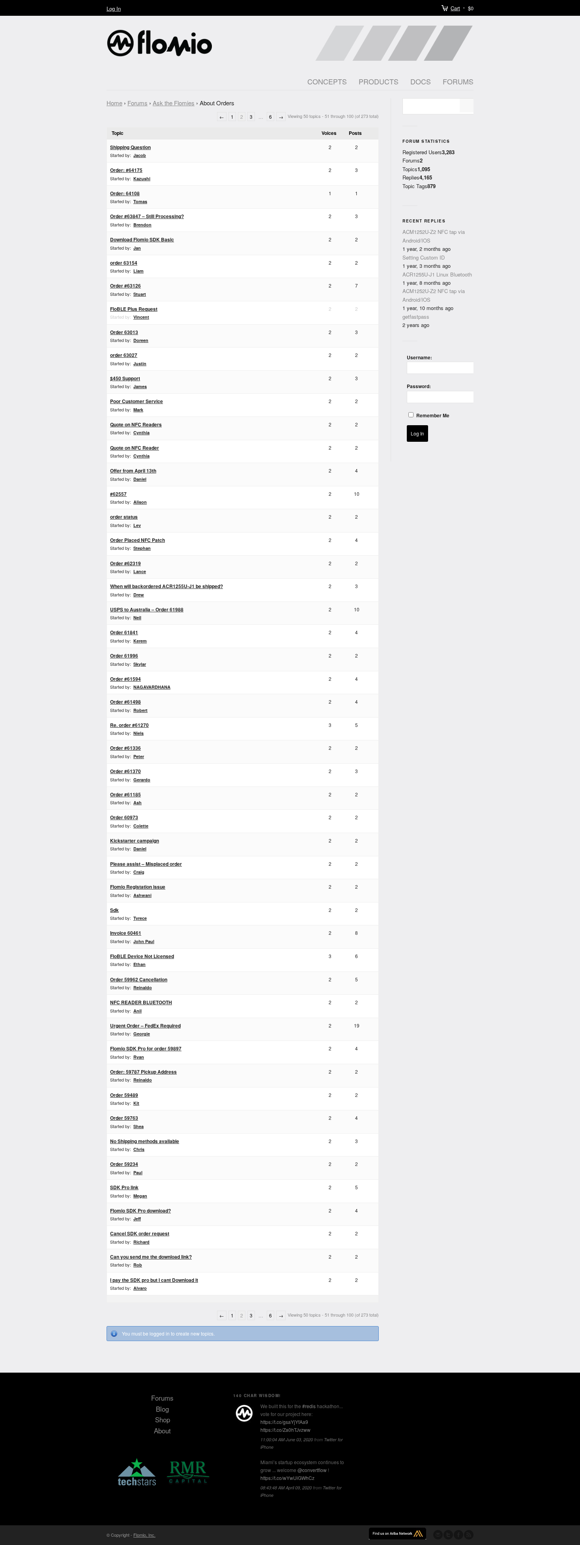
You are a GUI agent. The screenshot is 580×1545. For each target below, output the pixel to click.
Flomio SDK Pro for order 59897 (145, 1048)
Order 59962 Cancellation (138, 979)
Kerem (140, 641)
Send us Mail (438, 1534)
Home (114, 103)
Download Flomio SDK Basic (142, 239)
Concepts (327, 81)
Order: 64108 (125, 193)
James (140, 386)
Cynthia (141, 432)
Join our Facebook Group (458, 1534)
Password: (419, 386)
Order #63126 (125, 285)
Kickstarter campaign (134, 840)
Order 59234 (124, 1164)
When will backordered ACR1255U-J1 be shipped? (166, 586)
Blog (162, 1409)
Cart (455, 8)
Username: (419, 357)
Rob (137, 1265)
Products (379, 81)
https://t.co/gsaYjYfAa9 (284, 1421)
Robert (140, 710)
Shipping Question (130, 147)
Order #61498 (125, 701)
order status (124, 516)
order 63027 (123, 355)
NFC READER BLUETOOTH (141, 1002)
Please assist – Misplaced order (146, 863)
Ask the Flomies (174, 103)
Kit (136, 1103)
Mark (138, 410)
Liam (138, 271)
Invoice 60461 (125, 932)
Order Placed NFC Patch (137, 540)
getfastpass (415, 316)
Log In (114, 8)
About (162, 1430)
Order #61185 (125, 794)
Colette (140, 826)
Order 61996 (124, 655)
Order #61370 (125, 771)
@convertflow (312, 1470)
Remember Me (432, 415)
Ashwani (142, 895)
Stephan (142, 548)
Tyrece (140, 918)
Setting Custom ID (423, 257)
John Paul (143, 941)
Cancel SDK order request (139, 1233)
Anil (137, 1011)
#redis (309, 1406)
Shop (162, 1419)
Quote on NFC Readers (136, 424)
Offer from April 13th (133, 470)
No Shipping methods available (144, 1141)
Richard (141, 1242)
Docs (420, 81)
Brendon (142, 225)
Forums (458, 81)
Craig (138, 872)
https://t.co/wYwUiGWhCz (287, 1477)
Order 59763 (124, 1117)
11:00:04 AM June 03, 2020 (286, 1439)
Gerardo (141, 780)
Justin (139, 363)
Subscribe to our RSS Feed (468, 1534)
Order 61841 (124, 632)
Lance (139, 571)
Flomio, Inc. (144, 1535)
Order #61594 (125, 678)
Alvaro (140, 1288)
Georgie (141, 1034)
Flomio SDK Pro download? (140, 1210)
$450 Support (125, 378)
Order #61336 (125, 747)
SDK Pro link (124, 1187)
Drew (138, 595)
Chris (138, 1149)
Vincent (141, 317)
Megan (140, 1196)
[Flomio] (244, 1413)
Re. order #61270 (129, 725)
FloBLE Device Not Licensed (142, 956)
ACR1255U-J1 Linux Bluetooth (437, 274)
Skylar (139, 664)
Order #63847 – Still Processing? (147, 216)
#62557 (118, 493)
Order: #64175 (126, 170)
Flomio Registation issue (137, 886)
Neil (137, 617)
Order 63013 (124, 332)
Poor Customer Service (136, 401)
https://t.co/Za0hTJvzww (285, 1429)
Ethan (139, 964)
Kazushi (141, 178)
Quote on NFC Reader (134, 447)
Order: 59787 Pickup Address (143, 1071)
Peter (138, 756)
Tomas (140, 201)
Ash (137, 802)
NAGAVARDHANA (151, 687)
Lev (137, 525)
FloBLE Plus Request (133, 308)
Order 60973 (124, 817)
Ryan (138, 1057)
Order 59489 (124, 1095)
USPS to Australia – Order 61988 (146, 609)
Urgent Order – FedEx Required (145, 1025)
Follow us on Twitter (448, 1534)
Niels (138, 733)
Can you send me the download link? (151, 1256)
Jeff (137, 1219)
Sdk (114, 910)
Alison (140, 502)
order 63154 (123, 262)
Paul (137, 1172)
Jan (137, 248)
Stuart (139, 294)
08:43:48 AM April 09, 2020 (286, 1488)
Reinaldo (142, 987)
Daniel (139, 479)
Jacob (139, 155)
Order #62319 (125, 563)
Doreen (140, 340)
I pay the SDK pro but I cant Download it (154, 1279)
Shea (138, 1126)
